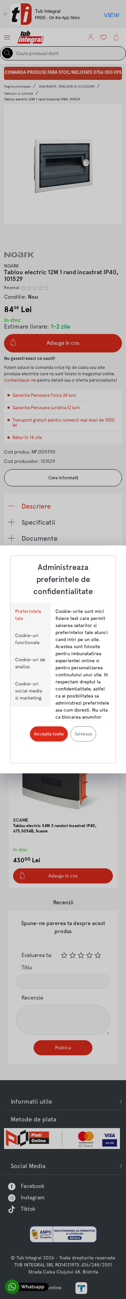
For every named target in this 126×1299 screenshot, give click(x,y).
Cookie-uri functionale (27, 639)
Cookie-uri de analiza (30, 663)
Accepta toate (49, 733)
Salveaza (83, 733)
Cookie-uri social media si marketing (28, 691)
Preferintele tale (28, 615)
